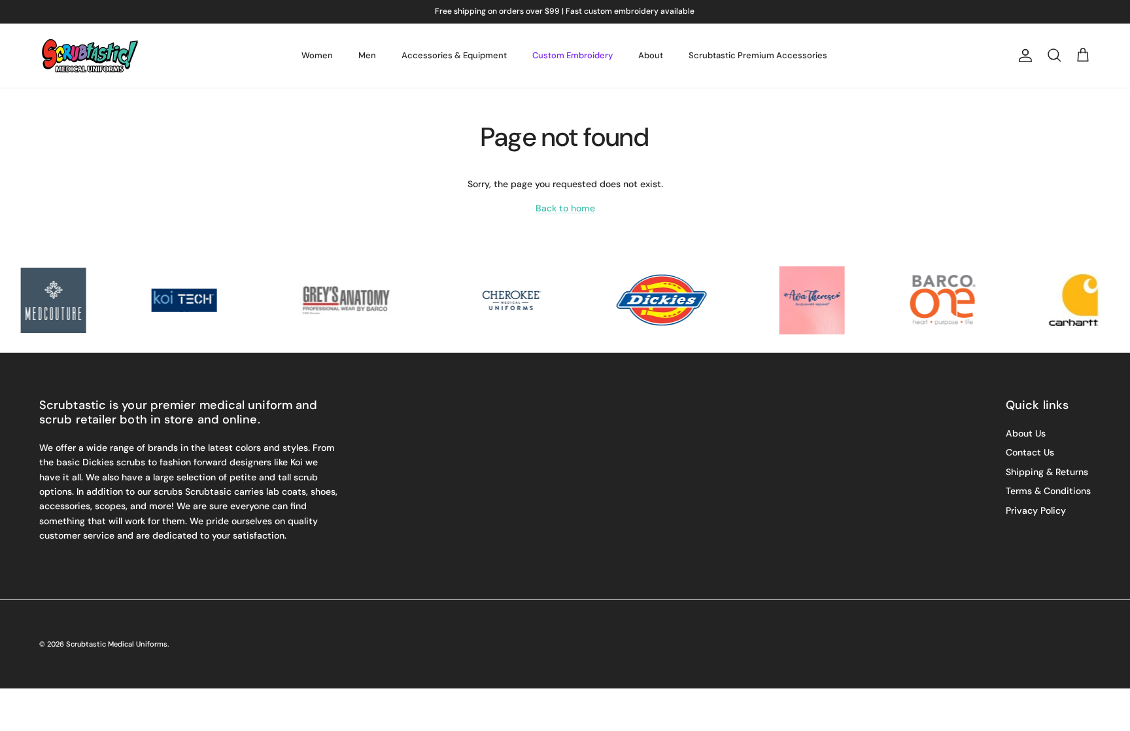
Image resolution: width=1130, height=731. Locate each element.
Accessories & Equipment (454, 55)
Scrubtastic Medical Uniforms (116, 644)
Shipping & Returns (1047, 472)
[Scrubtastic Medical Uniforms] (90, 56)
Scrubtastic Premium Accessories (758, 55)
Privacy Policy (1036, 510)
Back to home (565, 208)
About (650, 55)
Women (317, 55)
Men (367, 55)
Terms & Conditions (1048, 491)
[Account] (1022, 55)
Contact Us (1030, 452)
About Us (1026, 433)
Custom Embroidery (572, 55)
